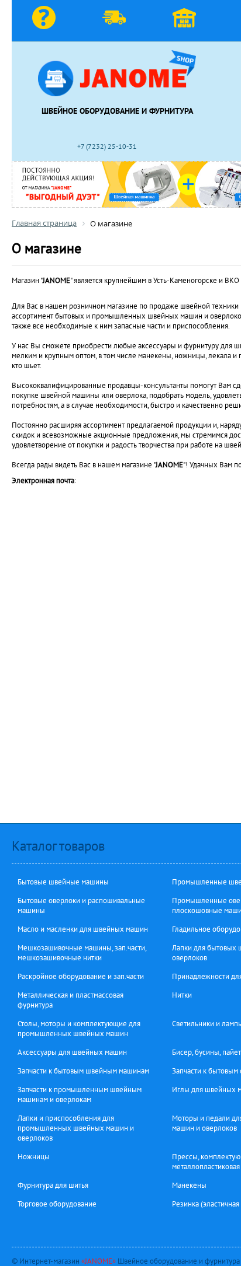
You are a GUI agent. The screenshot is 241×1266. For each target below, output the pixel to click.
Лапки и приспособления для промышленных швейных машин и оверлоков (76, 1128)
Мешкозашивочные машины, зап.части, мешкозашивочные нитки (82, 953)
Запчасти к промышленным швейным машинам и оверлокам (80, 1094)
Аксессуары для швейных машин (72, 1052)
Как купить (46, 20)
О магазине (187, 20)
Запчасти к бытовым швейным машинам (83, 1071)
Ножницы (34, 1157)
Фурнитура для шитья (53, 1185)
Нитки (182, 995)
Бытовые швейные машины (63, 882)
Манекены (189, 1185)
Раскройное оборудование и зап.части (81, 976)
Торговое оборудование (57, 1204)
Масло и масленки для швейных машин (83, 929)
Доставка (117, 20)
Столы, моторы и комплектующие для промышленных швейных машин (79, 1028)
